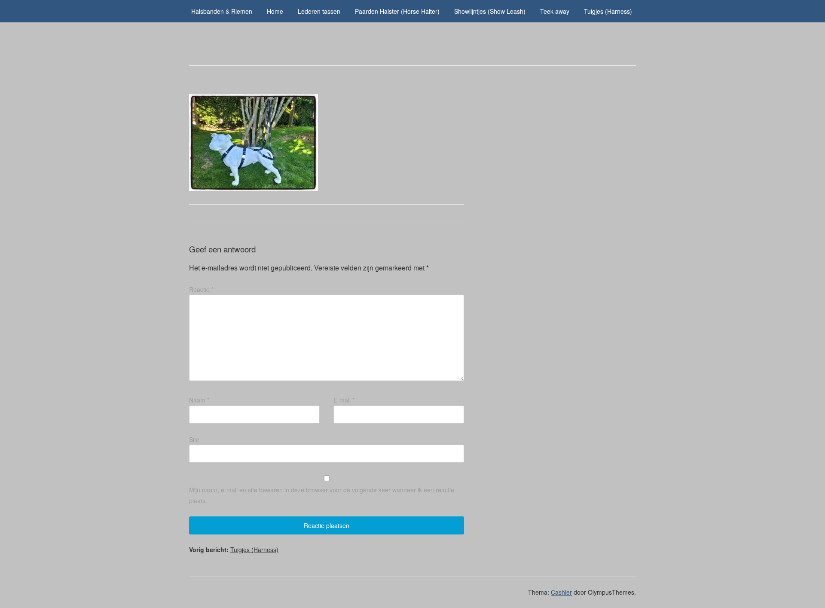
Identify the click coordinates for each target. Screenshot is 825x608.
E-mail (343, 400)
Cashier (561, 592)
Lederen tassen (319, 11)
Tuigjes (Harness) (608, 11)
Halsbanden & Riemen (221, 11)
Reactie (201, 289)
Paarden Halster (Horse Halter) (397, 11)
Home (275, 11)
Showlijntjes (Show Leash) (490, 11)
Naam (199, 400)
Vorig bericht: (233, 549)
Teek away (554, 11)
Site (194, 439)
